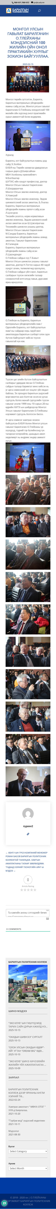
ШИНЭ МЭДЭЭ (17, 1011)
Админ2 (28, 826)
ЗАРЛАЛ (13, 1077)
